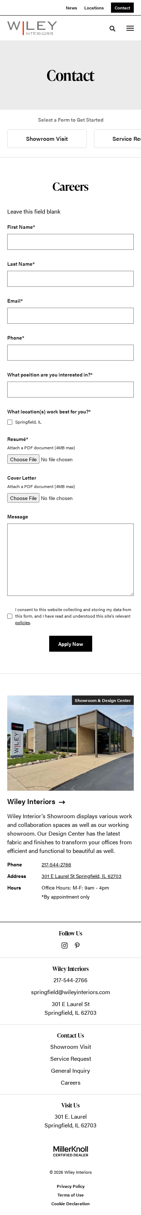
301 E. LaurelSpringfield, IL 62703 (70, 1120)
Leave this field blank (33, 211)
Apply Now (70, 643)
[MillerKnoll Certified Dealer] (71, 1151)
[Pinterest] (77, 945)
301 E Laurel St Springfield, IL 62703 (81, 875)
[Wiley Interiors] (32, 28)
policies (22, 622)
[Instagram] (64, 945)
